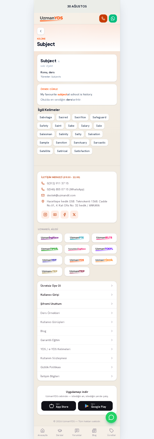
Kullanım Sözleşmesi (54, 358)
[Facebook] (65, 215)
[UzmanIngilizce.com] (49, 237)
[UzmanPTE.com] (77, 237)
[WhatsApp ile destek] (111, 417)
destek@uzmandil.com (61, 195)
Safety (44, 125)
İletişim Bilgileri (50, 376)
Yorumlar (77, 435)
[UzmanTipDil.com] (49, 249)
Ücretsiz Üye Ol (51, 285)
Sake (71, 125)
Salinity (63, 134)
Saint (58, 125)
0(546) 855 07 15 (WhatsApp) (65, 189)
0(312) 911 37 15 (58, 183)
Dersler (60, 435)
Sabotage (46, 117)
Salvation (94, 134)
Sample (44, 142)
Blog (43, 331)
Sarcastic (99, 142)
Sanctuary (80, 142)
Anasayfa (43, 435)
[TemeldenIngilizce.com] (77, 249)
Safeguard (99, 117)
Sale (99, 125)
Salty (78, 134)
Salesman (46, 134)
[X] (74, 215)
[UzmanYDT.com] (49, 260)
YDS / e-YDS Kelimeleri (55, 349)
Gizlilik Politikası (51, 367)
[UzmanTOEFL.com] (104, 249)
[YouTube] (55, 215)
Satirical (62, 151)
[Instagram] (45, 215)
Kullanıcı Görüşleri (52, 322)
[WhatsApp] (113, 18)
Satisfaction (82, 151)
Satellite (45, 151)
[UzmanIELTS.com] (104, 237)
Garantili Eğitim (50, 340)
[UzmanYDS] (51, 18)
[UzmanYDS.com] (77, 260)
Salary (85, 125)
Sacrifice (80, 117)
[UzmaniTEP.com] (77, 271)
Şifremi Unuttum (51, 304)
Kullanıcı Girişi (50, 294)
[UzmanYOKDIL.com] (104, 260)
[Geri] (40, 31)
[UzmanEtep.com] (49, 271)
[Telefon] (103, 18)
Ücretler (111, 435)
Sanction (61, 142)
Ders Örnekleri (50, 313)
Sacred (63, 117)
